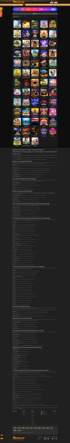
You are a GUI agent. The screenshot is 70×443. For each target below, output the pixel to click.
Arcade (32, 421)
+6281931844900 (44, 412)
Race (32, 416)
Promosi (24, 412)
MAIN (17, 32)
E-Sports (32, 422)
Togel (32, 417)
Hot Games (32, 412)
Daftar (56, 2)
